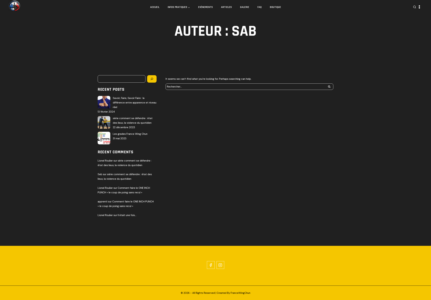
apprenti (102, 201)
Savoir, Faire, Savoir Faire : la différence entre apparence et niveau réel (134, 102)
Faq (259, 7)
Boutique (275, 7)
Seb (100, 174)
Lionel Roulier (105, 160)
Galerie (244, 7)
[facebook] (211, 265)
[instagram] (220, 265)
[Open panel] (419, 7)
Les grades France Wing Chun (130, 134)
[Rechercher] (152, 79)
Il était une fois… (127, 215)
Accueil (154, 7)
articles (226, 7)
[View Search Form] (414, 7)
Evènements (205, 7)
